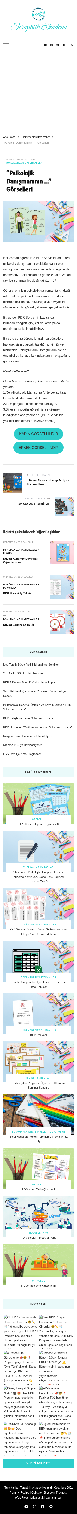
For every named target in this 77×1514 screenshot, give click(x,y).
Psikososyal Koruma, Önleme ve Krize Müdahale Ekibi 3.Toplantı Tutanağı (37, 707)
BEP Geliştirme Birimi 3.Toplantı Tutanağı (29, 718)
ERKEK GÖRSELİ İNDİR (38, 448)
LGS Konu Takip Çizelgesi (38, 1189)
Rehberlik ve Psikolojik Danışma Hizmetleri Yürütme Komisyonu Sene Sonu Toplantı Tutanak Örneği (38, 877)
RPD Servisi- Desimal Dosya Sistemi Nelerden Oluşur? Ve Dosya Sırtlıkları (38, 932)
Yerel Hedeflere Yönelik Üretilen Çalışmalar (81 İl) (39, 1139)
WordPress (22, 1497)
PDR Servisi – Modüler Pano (38, 1237)
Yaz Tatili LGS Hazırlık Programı (23, 673)
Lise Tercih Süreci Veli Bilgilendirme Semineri (31, 664)
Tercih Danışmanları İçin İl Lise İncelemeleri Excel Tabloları (38, 984)
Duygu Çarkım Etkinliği (18, 624)
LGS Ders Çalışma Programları (22, 754)
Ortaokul (38, 819)
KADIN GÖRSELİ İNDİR (38, 434)
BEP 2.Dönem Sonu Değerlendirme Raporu (29, 682)
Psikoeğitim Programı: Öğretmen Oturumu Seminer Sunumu (38, 1085)
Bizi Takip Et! (40, 1463)
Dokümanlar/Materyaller (24, 163)
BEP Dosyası (38, 1035)
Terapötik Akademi (38, 27)
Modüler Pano (38, 1233)
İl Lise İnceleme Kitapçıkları (38, 1285)
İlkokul (8, 553)
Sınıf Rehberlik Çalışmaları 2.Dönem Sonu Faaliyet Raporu (35, 693)
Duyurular (10, 588)
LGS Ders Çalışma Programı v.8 (39, 824)
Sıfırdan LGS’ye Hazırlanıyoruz (22, 745)
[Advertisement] (38, 91)
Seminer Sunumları (39, 1078)
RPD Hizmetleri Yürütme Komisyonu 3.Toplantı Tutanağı (38, 727)
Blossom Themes (55, 1492)
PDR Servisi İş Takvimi (18, 593)
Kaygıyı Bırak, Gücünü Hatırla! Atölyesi (27, 736)
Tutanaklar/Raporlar (38, 867)
